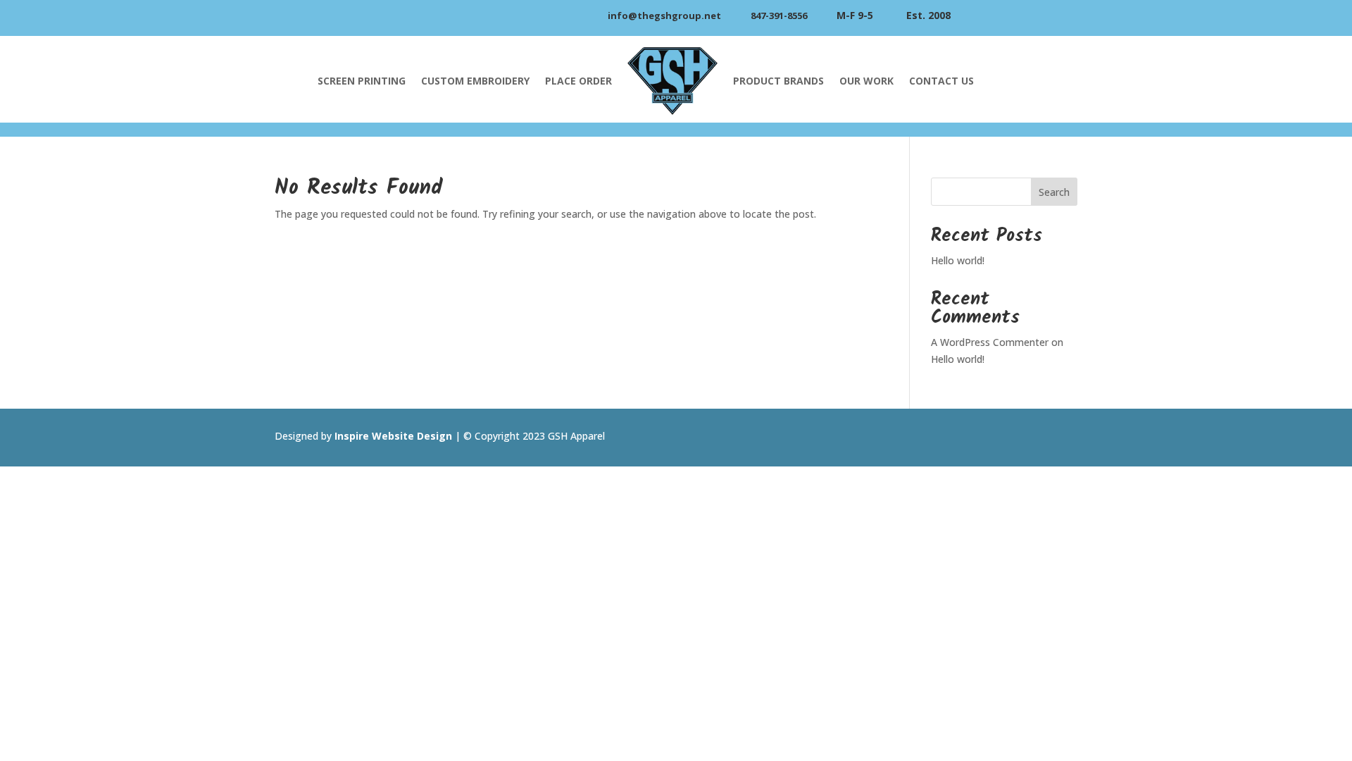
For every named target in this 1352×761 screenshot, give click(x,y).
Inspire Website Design (393, 436)
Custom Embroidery (475, 80)
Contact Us (941, 80)
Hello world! (957, 260)
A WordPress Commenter (990, 342)
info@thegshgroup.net (664, 15)
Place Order (578, 80)
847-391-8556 (779, 15)
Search (1054, 192)
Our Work (866, 80)
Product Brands (778, 80)
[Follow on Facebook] (1060, 437)
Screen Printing (362, 80)
